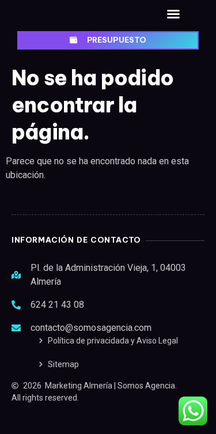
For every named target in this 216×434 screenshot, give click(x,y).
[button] (173, 13)
